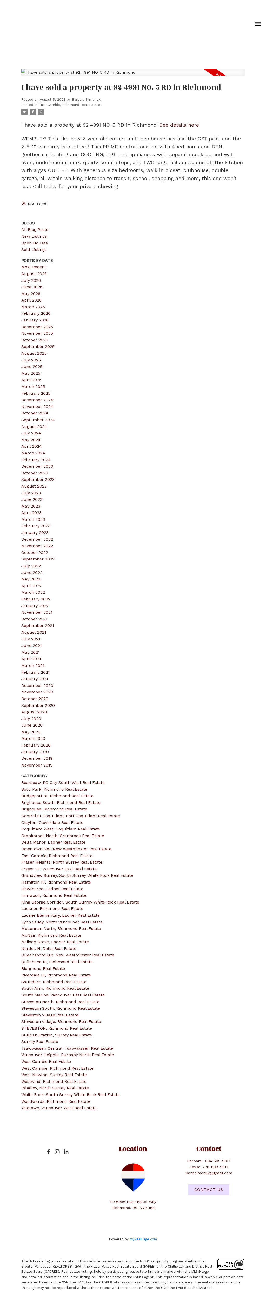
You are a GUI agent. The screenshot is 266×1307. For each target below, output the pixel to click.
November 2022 (37, 545)
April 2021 (31, 658)
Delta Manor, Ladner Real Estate (53, 842)
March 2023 (33, 519)
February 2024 (36, 459)
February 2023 (35, 525)
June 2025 (31, 366)
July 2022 (31, 565)
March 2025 (33, 386)
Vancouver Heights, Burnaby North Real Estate (67, 1054)
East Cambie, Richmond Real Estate (69, 105)
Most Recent (33, 266)
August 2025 (34, 353)
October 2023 (34, 472)
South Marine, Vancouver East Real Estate (63, 995)
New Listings (34, 236)
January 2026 (35, 320)
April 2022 (31, 585)
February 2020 (36, 745)
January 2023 (35, 532)
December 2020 (37, 685)
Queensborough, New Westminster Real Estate (67, 955)
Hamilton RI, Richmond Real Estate (56, 882)
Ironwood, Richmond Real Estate (53, 895)
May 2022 (30, 579)
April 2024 (31, 446)
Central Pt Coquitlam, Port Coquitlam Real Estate (70, 815)
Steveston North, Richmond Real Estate (60, 1001)
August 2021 (33, 632)
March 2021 (32, 665)
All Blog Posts (34, 229)
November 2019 (36, 765)
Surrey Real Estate (39, 1041)
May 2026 (30, 293)
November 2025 (37, 333)
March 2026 (33, 306)
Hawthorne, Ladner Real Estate (52, 888)
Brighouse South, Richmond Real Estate (61, 802)
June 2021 (31, 645)
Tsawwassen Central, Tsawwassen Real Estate (67, 1048)
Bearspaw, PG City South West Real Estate (63, 782)
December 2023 (37, 466)
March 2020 (33, 738)
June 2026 (31, 286)
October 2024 (34, 412)
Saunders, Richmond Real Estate (54, 981)
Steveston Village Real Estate (49, 1014)
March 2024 (33, 452)
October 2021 (34, 619)
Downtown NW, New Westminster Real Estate (66, 848)
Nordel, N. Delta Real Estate (48, 948)
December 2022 (37, 539)
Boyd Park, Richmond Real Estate (54, 789)
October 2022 (34, 552)
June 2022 (31, 572)
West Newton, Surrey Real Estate (54, 1074)
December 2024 (37, 399)
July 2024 (31, 432)
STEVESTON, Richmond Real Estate (56, 1028)
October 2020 (34, 698)
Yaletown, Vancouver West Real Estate (59, 1107)
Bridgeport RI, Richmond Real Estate (57, 795)
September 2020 (38, 705)
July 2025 (31, 360)
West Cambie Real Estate (46, 1061)
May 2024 (31, 439)
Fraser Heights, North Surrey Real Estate (61, 862)
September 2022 (38, 559)
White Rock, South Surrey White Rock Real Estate (70, 1094)
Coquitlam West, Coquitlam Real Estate (60, 828)
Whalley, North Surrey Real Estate (55, 1087)
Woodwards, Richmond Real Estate (55, 1101)
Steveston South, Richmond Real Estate (60, 1008)
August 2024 (34, 426)
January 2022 (35, 605)
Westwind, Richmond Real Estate (54, 1081)
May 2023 (30, 506)
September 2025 (38, 346)
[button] (48, 1151)
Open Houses (34, 243)
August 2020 (34, 711)
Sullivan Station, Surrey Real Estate (56, 1034)
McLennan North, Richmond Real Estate (61, 928)
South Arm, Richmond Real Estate (55, 988)
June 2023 (31, 499)
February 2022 (35, 599)
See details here (179, 125)
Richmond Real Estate (43, 968)
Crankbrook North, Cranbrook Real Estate (62, 835)
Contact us (208, 1189)
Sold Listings (34, 249)
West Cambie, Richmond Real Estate (57, 1068)
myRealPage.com (143, 1239)
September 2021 (37, 625)
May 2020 (31, 731)
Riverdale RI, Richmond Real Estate (56, 975)
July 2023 (31, 492)
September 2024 (38, 419)
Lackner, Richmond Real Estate (52, 908)
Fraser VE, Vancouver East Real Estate (59, 868)
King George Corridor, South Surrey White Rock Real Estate (80, 902)
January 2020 (35, 751)
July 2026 (31, 280)
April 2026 (31, 300)
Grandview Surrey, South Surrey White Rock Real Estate (77, 875)
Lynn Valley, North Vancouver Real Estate (62, 922)
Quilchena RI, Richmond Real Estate (57, 961)
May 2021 (30, 652)
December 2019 (36, 758)
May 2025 (30, 373)
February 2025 (35, 393)
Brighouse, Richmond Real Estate (54, 808)
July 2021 (30, 639)
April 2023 (31, 512)
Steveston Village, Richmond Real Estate (61, 1021)
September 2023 (38, 479)
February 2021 (35, 672)
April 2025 (31, 379)
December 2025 (37, 326)
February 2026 (35, 313)
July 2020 (31, 718)
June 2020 (32, 725)
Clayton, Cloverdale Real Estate (52, 822)
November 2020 (37, 691)
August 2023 (34, 486)
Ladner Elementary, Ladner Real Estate (60, 915)
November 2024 (37, 406)
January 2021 (34, 678)
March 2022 (33, 592)
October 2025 (34, 340)
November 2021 (36, 612)
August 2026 (34, 273)
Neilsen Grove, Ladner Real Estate (55, 941)
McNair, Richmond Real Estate (51, 935)
